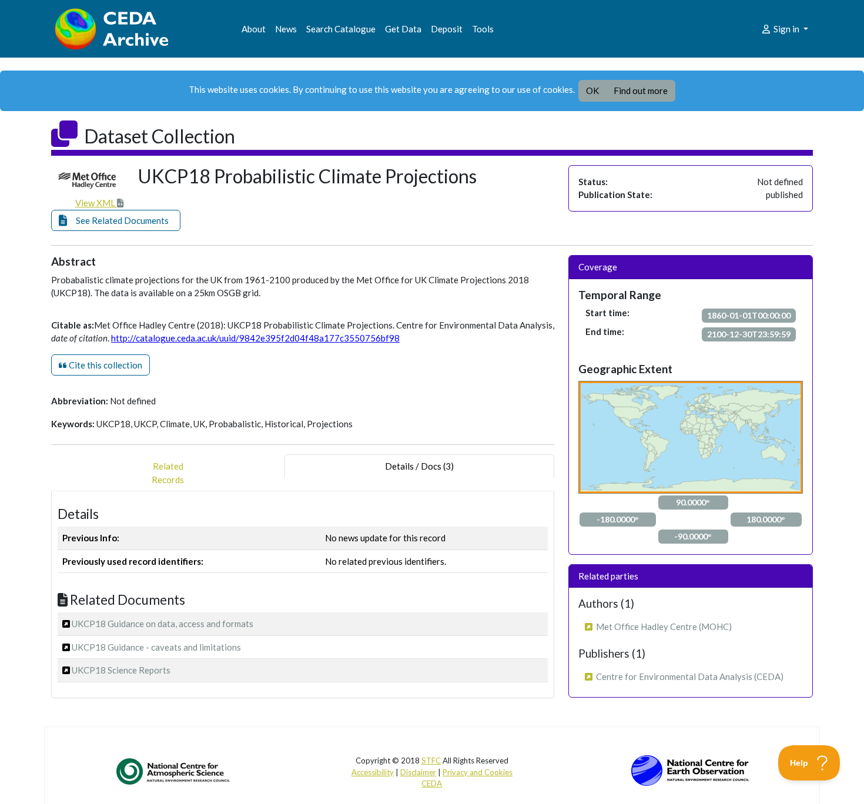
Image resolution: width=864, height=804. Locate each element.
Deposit (447, 29)
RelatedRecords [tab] (168, 473)
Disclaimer (418, 772)
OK (592, 90)
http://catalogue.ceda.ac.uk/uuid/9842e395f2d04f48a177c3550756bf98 (255, 338)
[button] (115, 221)
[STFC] (690, 769)
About (254, 29)
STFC (431, 760)
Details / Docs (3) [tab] (419, 466)
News (286, 29)
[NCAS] (174, 771)
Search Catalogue (341, 29)
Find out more (641, 90)
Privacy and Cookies (478, 772)
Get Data (403, 29)
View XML (96, 202)
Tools (483, 29)
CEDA (431, 783)
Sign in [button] (786, 29)
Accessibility (372, 772)
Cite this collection (104, 365)
